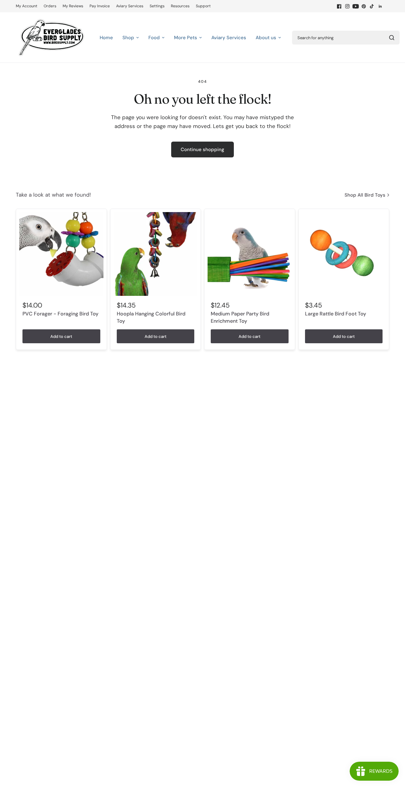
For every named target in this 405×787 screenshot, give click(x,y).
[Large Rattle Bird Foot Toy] (344, 254)
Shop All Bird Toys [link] (365, 195)
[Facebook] (339, 6)
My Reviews (73, 6)
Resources (180, 6)
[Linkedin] (380, 6)
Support (203, 6)
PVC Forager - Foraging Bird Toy (60, 313)
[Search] (392, 38)
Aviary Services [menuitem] (228, 37)
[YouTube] (356, 6)
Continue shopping (202, 149)
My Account (26, 6)
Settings (157, 6)
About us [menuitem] (266, 37)
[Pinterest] (364, 6)
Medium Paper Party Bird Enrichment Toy (240, 317)
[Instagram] (347, 6)
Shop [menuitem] (128, 37)
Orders (50, 6)
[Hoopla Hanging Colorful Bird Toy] (156, 254)
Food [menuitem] (154, 37)
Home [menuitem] (106, 37)
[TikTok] (372, 6)
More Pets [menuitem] (185, 37)
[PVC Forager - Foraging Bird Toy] (61, 254)
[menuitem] (28, 6)
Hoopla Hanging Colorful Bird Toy (151, 317)
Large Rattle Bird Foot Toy (335, 313)
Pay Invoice (100, 6)
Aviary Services (129, 6)
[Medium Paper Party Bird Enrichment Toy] (250, 254)
